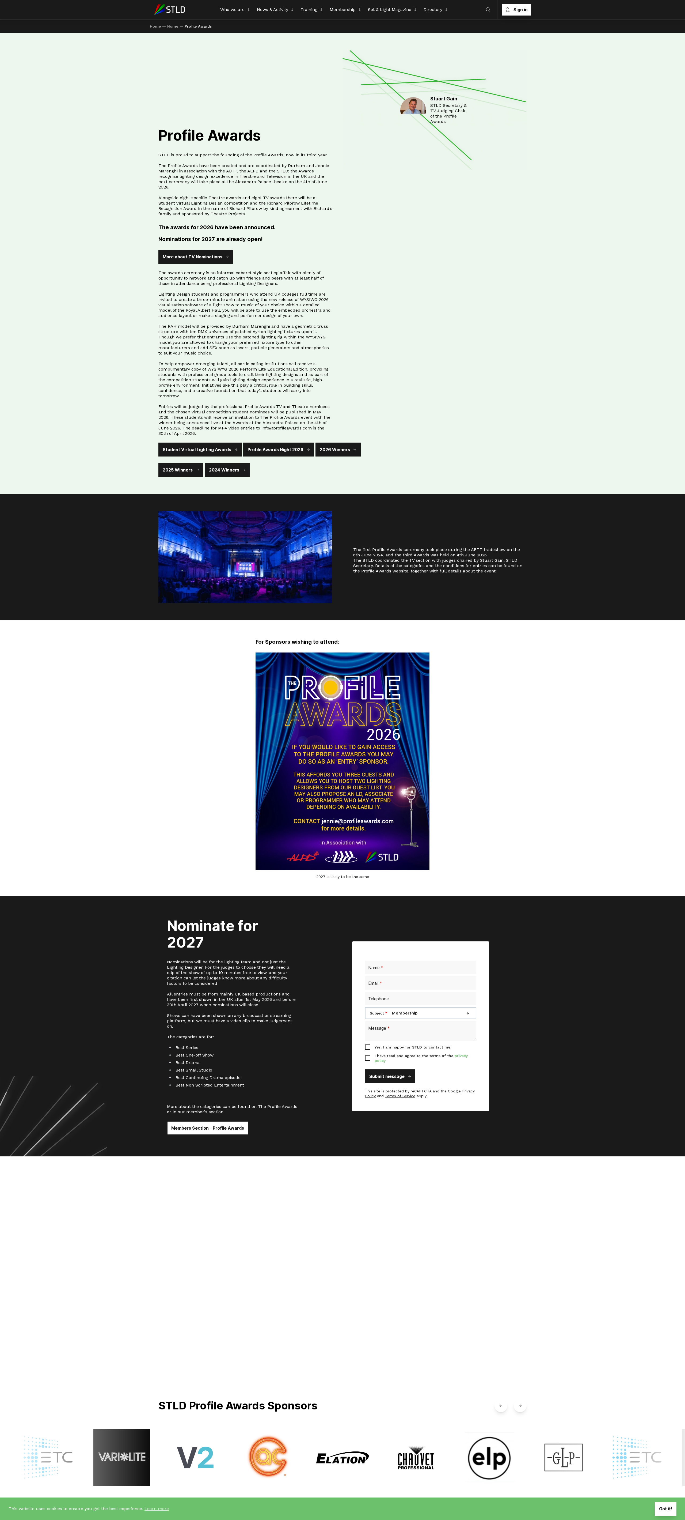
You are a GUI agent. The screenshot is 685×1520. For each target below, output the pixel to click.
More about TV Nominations (192, 256)
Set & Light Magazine (389, 9)
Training (308, 9)
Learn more (156, 1508)
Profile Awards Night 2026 (275, 449)
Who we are (232, 9)
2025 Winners (178, 470)
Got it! (665, 1508)
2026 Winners (335, 449)
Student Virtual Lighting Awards (197, 449)
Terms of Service (400, 1096)
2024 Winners (224, 470)
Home (155, 26)
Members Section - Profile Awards (207, 1128)
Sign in (520, 9)
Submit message (387, 1076)
